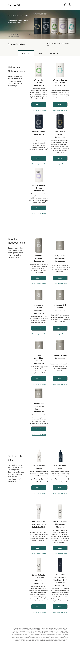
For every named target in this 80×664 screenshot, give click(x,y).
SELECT (38, 105)
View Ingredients (39, 110)
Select (38, 487)
